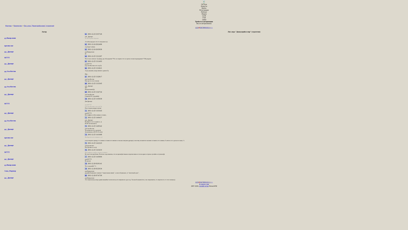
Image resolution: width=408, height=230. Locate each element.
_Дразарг (10, 52)
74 (86, 134)
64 (86, 56)
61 (86, 34)
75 (86, 143)
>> (212, 28)
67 (86, 77)
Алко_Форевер (10, 171)
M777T (7, 58)
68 (86, 83)
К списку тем (204, 184)
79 (86, 169)
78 (86, 163)
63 (86, 49)
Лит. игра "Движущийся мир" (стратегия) (39, 26)
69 (86, 92)
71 (86, 111)
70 (86, 99)
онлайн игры (204, 186)
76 (86, 150)
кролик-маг (8, 46)
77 (86, 157)
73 (86, 126)
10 (206, 28)
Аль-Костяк (11, 71)
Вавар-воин (11, 38)
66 (86, 68)
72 (86, 117)
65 (86, 61)
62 (86, 44)
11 (208, 28)
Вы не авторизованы (204, 22)
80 (86, 175)
